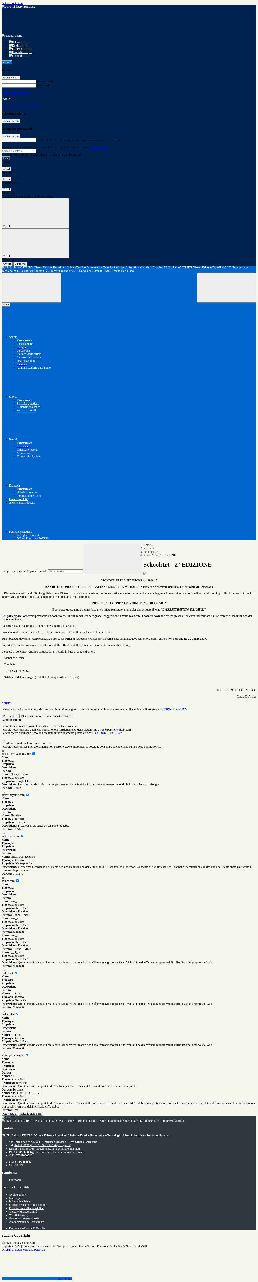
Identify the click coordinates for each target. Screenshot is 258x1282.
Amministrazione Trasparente (26, 1221)
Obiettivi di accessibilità (23, 1211)
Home (147, 544)
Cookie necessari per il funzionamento (25, 743)
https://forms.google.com (17, 753)
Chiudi (6, 168)
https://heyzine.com (13, 795)
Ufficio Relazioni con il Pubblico (28, 1204)
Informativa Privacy (21, 1201)
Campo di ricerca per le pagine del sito (24, 571)
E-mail (41, 140)
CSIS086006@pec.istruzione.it (49, 1152)
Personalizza (10, 716)
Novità (147, 548)
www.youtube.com (13, 1055)
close (6, 304)
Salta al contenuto (12, 3)
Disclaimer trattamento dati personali (23, 1249)
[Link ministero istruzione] (18, 6)
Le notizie (149, 551)
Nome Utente (45, 81)
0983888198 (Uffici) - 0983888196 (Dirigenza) (42, 1145)
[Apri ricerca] (226, 288)
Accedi (7, 62)
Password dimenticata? (15, 92)
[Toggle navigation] (31, 288)
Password (43, 85)
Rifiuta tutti (32, 716)
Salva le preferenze (30, 1113)
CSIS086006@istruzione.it (49, 1148)
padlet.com (8, 880)
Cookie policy (17, 1194)
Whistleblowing (18, 1215)
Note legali (15, 1198)
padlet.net (8, 973)
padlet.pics (8, 1014)
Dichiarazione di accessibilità (26, 1208)
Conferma (20, 263)
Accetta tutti (59, 716)
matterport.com (11, 836)
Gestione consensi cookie (24, 1218)
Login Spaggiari (98, 147)
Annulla (7, 263)
